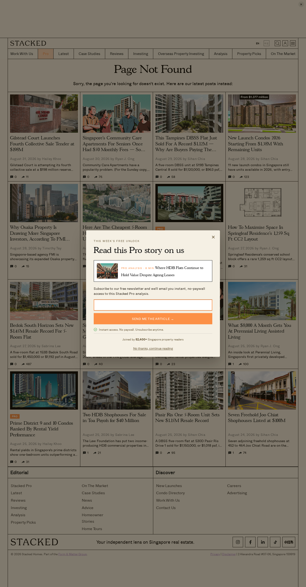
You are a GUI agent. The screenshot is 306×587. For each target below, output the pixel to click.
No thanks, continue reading (153, 348)
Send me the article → (153, 318)
